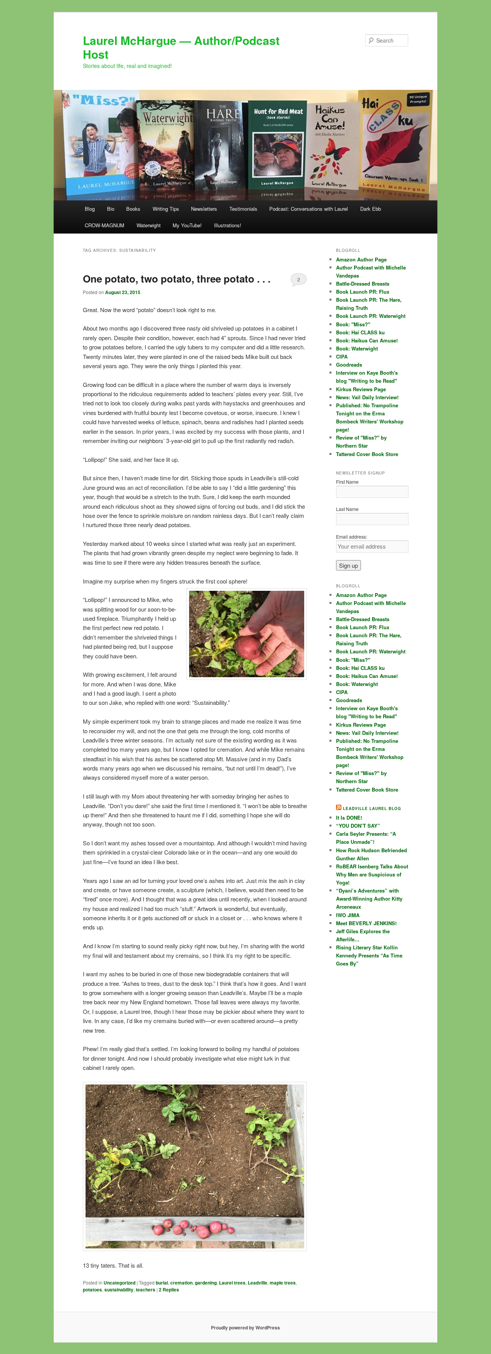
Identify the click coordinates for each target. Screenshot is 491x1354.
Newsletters (204, 208)
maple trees (283, 1282)
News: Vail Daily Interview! (367, 397)
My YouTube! (187, 225)
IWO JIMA (347, 915)
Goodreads (349, 364)
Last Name (347, 509)
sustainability (118, 1289)
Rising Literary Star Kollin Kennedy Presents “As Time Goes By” (369, 955)
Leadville (257, 1282)
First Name (347, 481)
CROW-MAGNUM (104, 225)
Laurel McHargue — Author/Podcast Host (181, 47)
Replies (169, 1289)
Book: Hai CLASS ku (360, 332)
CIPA (342, 356)
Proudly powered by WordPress (245, 1327)
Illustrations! (227, 225)
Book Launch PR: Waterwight (370, 315)
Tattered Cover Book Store (367, 454)
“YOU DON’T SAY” (358, 825)
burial (162, 1282)
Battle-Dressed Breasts (362, 283)
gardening (206, 1282)
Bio (110, 208)
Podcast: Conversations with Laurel (308, 208)
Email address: (351, 536)
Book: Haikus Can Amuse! (367, 340)
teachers (145, 1289)
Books (133, 208)
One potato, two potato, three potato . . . (176, 278)
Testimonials (243, 208)
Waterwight (149, 225)
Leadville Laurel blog (372, 808)
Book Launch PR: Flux (362, 291)
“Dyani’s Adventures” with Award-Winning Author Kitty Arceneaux (369, 898)
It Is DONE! (349, 817)
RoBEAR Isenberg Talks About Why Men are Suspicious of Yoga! (372, 874)
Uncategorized (119, 1282)
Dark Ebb (370, 208)
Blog (90, 208)
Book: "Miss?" (353, 324)
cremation (181, 1282)
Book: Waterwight (357, 348)
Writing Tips (166, 208)
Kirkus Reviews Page (361, 389)
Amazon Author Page (361, 259)
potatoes (92, 1289)
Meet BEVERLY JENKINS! (366, 923)
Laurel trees (232, 1282)
